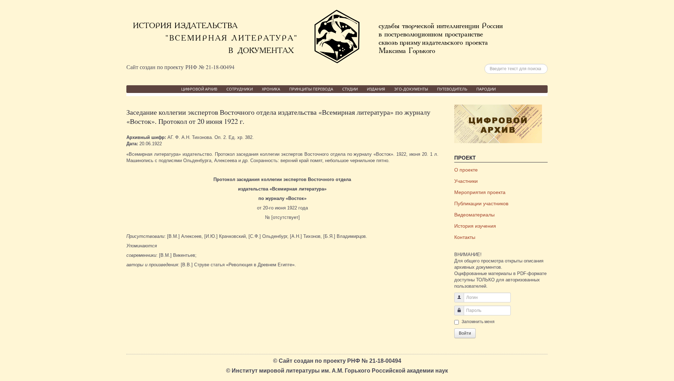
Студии (350, 89)
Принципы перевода (311, 89)
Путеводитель (452, 89)
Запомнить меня (478, 321)
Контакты (464, 237)
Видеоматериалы (474, 215)
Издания (376, 89)
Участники (466, 181)
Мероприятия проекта (479, 192)
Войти (465, 333)
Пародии (486, 89)
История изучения (475, 226)
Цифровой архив (199, 89)
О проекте (466, 170)
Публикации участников (481, 203)
